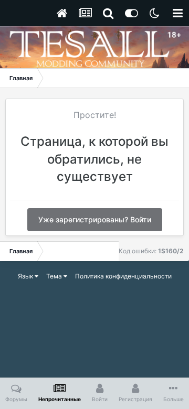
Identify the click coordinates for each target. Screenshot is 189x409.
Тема (55, 276)
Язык (26, 276)
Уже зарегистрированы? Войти (94, 219)
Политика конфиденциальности (123, 276)
